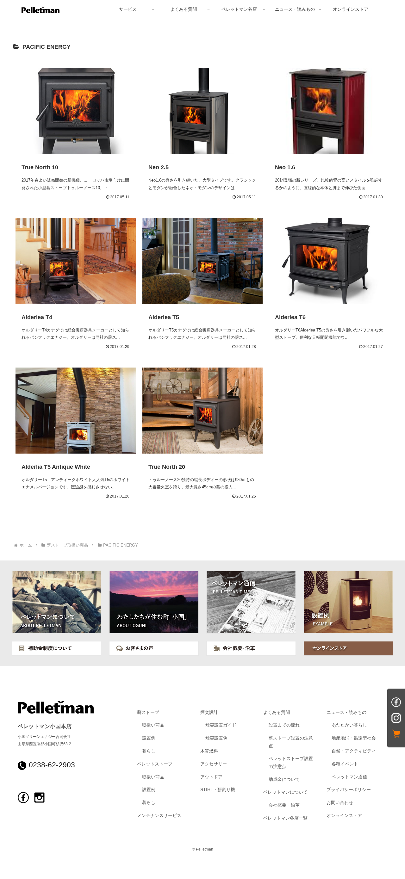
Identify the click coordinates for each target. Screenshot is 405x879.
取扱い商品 (153, 725)
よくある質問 (276, 712)
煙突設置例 (216, 738)
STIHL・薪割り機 (217, 789)
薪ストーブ (148, 712)
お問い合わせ (340, 802)
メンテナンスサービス (159, 815)
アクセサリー (213, 764)
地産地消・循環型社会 (354, 738)
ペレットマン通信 (349, 777)
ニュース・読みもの (346, 712)
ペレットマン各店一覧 (285, 818)
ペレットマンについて (285, 792)
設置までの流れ (284, 725)
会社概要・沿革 (284, 805)
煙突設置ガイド (220, 725)
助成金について (284, 779)
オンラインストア (344, 815)
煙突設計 (209, 712)
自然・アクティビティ (354, 751)
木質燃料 (209, 751)
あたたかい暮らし (349, 725)
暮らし (148, 751)
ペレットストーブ (154, 764)
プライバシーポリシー (349, 789)
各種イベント (345, 764)
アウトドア (211, 777)
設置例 (148, 738)
